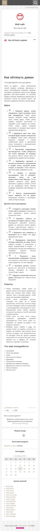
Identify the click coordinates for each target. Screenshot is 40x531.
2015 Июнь (10, 488)
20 (34, 469)
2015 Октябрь (11, 497)
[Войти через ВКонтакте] (16, 435)
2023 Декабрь (11, 516)
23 (16, 472)
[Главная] (20, 19)
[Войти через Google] (23, 435)
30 (16, 475)
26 (29, 472)
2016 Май (9, 512)
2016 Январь (10, 503)
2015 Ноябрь (10, 499)
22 (11, 472)
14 (6, 469)
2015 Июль (10, 490)
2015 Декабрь (11, 501)
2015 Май (9, 486)
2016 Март (10, 507)
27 (34, 472)
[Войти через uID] (12, 435)
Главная (7, 33)
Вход (36, 7)
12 (29, 465)
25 (24, 472)
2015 (13, 33)
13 (34, 465)
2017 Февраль (11, 514)
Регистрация (30, 7)
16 (16, 469)
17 (26, 33)
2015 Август (10, 493)
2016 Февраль (11, 505)
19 (29, 469)
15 (11, 469)
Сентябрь (20, 33)
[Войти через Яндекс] (20, 435)
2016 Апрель (10, 510)
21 (6, 472)
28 (6, 475)
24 (20, 472)
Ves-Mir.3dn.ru (24, 526)
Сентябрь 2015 (20, 456)
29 (11, 475)
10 (20, 465)
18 (24, 469)
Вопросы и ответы (12, 407)
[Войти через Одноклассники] (27, 435)
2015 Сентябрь (11, 495)
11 (24, 465)
